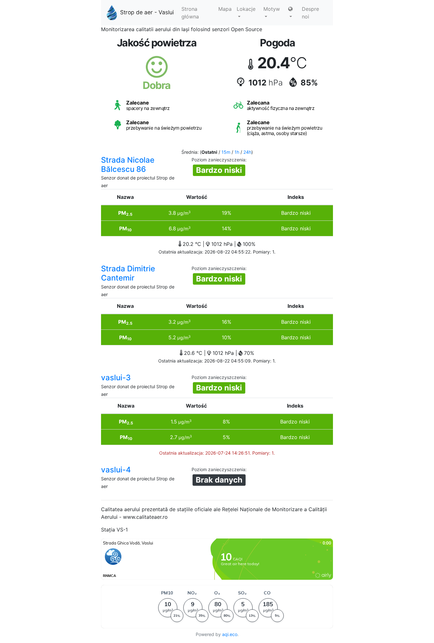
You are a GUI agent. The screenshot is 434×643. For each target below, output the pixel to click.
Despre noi (310, 13)
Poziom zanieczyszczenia (218, 159)
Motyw (271, 9)
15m (225, 152)
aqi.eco (229, 634)
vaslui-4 (116, 469)
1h (236, 152)
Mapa (225, 9)
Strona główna (190, 13)
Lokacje (246, 9)
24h (247, 152)
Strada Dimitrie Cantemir (128, 273)
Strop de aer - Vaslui (147, 12)
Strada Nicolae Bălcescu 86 (127, 164)
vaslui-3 (116, 377)
